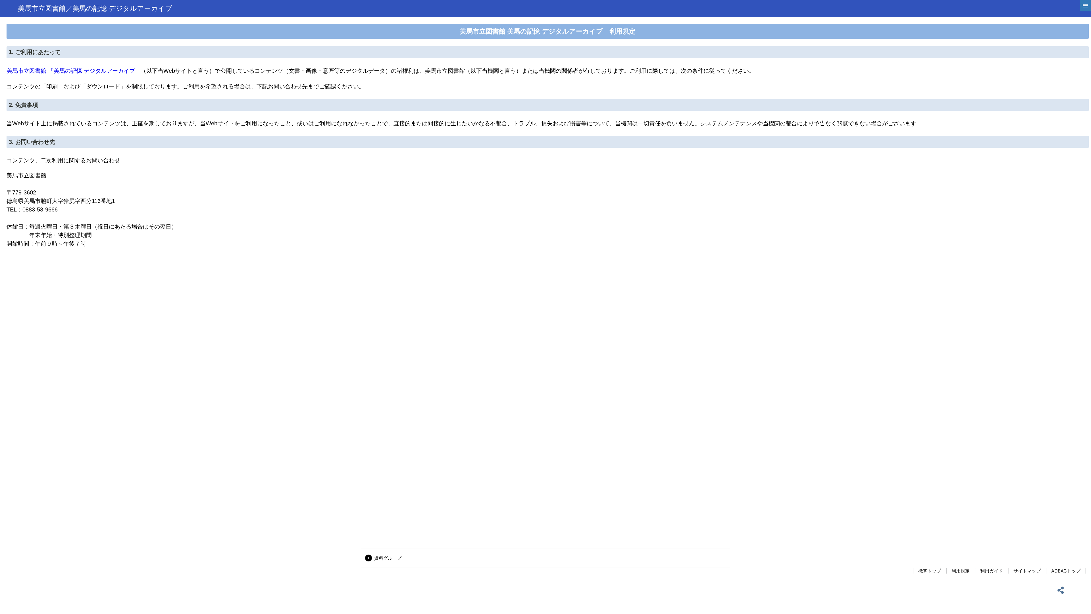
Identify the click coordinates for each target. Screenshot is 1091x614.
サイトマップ (1027, 571)
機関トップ (929, 571)
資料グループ (387, 558)
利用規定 (960, 571)
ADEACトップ (1065, 571)
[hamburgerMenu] (1085, 5)
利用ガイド (991, 571)
